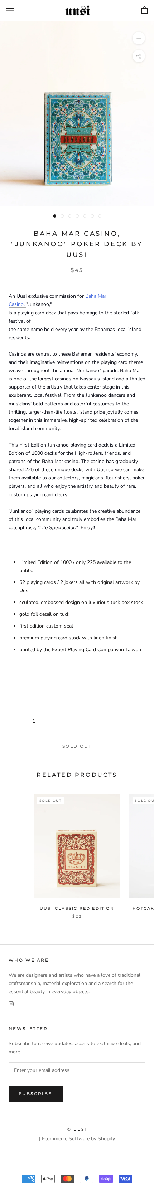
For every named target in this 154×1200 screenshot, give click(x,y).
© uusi (76, 1129)
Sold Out (77, 746)
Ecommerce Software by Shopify (78, 1138)
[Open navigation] (10, 10)
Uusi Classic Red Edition (77, 908)
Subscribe (35, 1093)
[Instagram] (11, 1004)
